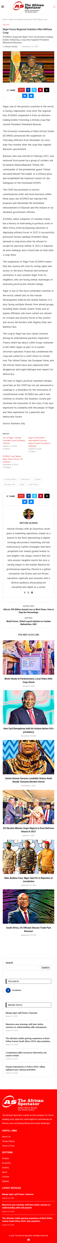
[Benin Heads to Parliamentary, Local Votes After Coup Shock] (28, 657)
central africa (10, 479)
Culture (5, 1176)
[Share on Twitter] (34, 90)
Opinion (5, 1181)
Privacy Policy (8, 1141)
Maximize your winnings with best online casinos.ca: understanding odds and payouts (26, 1025)
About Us (6, 1136)
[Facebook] (28, 1240)
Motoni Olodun (11, 46)
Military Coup (10, 485)
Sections (7, 1152)
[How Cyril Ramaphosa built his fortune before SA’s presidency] (28, 707)
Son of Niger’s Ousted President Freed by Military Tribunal (14, 440)
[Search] (54, 7)
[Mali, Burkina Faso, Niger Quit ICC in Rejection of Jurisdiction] (28, 857)
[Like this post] (22, 90)
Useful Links (9, 1131)
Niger (22, 485)
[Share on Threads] (46, 90)
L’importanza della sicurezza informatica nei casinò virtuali (26, 1054)
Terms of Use (8, 1146)
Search (9, 962)
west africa (33, 485)
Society (5, 1167)
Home (5, 19)
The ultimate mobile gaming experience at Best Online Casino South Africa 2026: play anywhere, (28, 1040)
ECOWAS (38, 479)
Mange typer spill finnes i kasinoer (21, 1013)
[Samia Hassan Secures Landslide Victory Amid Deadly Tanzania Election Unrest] (28, 757)
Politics (5, 1158)
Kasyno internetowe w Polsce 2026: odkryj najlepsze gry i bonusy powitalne (25, 1068)
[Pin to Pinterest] (40, 90)
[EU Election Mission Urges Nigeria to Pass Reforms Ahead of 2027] (28, 807)
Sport (4, 1172)
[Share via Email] (31, 96)
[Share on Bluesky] (24, 96)
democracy (25, 479)
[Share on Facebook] (28, 90)
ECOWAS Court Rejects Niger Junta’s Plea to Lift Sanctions (13, 459)
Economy (6, 1163)
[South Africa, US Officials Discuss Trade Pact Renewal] (28, 906)
